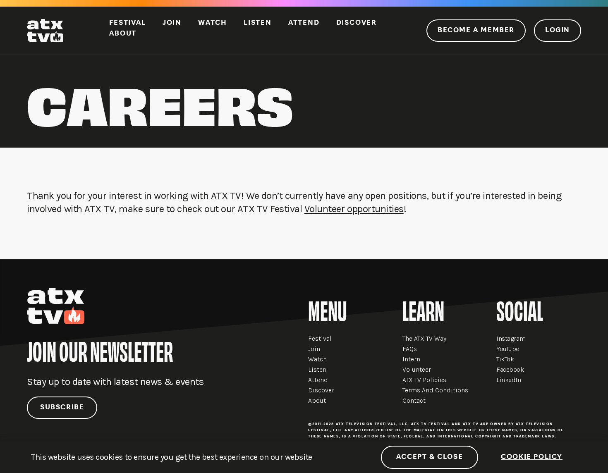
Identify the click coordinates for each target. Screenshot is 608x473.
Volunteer (416, 369)
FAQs (409, 349)
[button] (597, 453)
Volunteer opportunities (354, 209)
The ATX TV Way (424, 338)
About (122, 34)
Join (172, 23)
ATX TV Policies (424, 380)
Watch (212, 23)
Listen (258, 23)
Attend (304, 23)
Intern (411, 359)
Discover (356, 23)
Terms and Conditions (435, 390)
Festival (127, 23)
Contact (414, 400)
